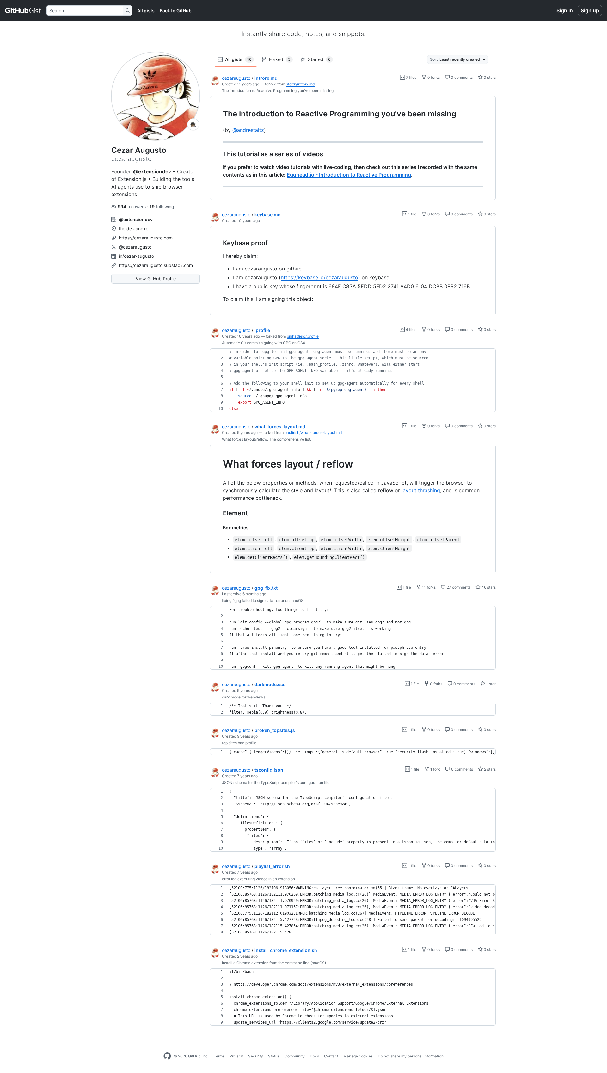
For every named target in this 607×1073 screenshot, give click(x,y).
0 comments (461, 77)
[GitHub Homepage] (167, 1056)
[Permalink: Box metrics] (218, 527)
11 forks (428, 587)
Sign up (590, 10)
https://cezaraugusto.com (146, 237)
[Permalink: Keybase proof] (218, 243)
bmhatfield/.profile (303, 336)
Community (295, 1056)
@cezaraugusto (135, 247)
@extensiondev (152, 171)
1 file (411, 214)
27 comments (458, 587)
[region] (352, 148)
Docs (314, 1056)
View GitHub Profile (156, 278)
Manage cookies (358, 1056)
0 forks (433, 77)
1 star (490, 683)
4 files (410, 329)
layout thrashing (421, 490)
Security (255, 1056)
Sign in (564, 10)
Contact (331, 1056)
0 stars (489, 77)
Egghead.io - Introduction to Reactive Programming (349, 174)
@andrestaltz (248, 130)
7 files (410, 77)
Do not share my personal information (411, 1056)
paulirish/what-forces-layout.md (313, 432)
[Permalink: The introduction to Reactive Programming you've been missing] (218, 113)
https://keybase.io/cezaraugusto (319, 277)
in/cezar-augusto (136, 256)
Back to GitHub (176, 10)
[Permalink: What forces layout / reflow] (218, 464)
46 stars (488, 587)
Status (273, 1056)
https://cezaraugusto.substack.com (156, 265)
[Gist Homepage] (23, 10)
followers (132, 206)
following (162, 206)
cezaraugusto (236, 78)
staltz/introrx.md (300, 84)
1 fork (434, 769)
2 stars (489, 769)
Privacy (236, 1056)
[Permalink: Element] (218, 513)
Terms (219, 1056)
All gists (146, 10)
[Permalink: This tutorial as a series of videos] (218, 154)
